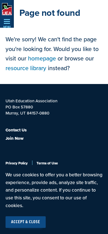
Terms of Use (47, 163)
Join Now (15, 138)
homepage (42, 58)
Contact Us (16, 130)
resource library (26, 68)
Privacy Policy (17, 163)
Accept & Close (25, 222)
